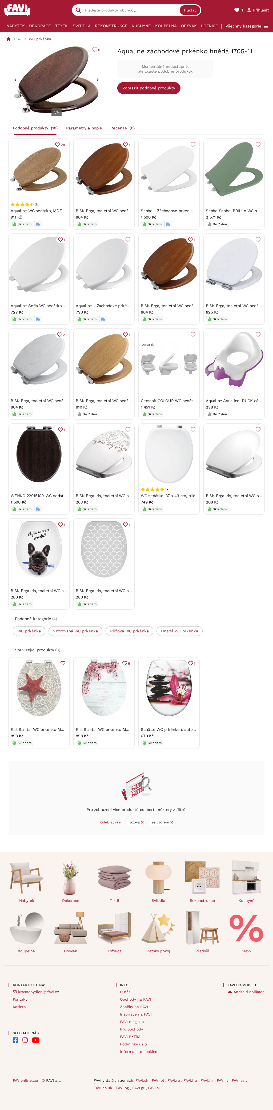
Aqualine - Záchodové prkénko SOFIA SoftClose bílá (125, 305)
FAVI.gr (139, 1088)
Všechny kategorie (243, 26)
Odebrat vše (110, 822)
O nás (125, 992)
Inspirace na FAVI (136, 1014)
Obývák (189, 25)
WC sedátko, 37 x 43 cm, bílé (168, 495)
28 (63, 145)
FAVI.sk (142, 1080)
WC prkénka (40, 39)
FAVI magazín (132, 1022)
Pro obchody (131, 1029)
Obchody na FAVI (135, 999)
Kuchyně (141, 25)
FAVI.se (239, 1080)
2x (37, 204)
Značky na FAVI (134, 1007)
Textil (62, 25)
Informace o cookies (138, 1051)
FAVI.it (223, 1080)
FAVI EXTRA (130, 1036)
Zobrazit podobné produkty (149, 88)
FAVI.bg (123, 1088)
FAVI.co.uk (104, 1088)
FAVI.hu (190, 1080)
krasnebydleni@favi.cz (38, 992)
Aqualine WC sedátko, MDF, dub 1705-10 (48, 210)
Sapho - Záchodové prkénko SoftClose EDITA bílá (187, 210)
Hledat (190, 10)
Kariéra (19, 1007)
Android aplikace (249, 992)
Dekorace (40, 25)
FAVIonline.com (27, 1080)
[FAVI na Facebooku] (15, 1040)
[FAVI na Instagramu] (25, 1040)
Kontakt (20, 999)
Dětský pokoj (158, 951)
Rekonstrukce (111, 25)
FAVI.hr (207, 1080)
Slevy (246, 951)
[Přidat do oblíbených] (193, 144)
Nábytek (15, 25)
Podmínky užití (133, 1044)
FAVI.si (154, 1088)
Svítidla (82, 25)
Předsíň (202, 951)
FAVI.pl (158, 1080)
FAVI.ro (174, 1080)
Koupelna (166, 25)
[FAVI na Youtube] (35, 1040)
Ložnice (209, 25)
